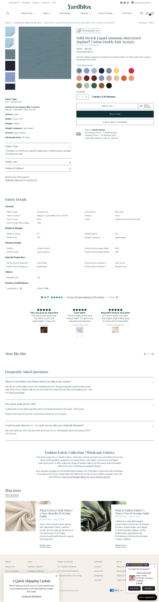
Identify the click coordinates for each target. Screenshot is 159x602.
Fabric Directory (125, 580)
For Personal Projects (68, 571)
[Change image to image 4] (10, 66)
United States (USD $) (142, 3)
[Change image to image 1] (10, 32)
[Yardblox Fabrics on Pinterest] (124, 3)
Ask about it (148, 588)
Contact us (31, 180)
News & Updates (125, 566)
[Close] (56, 576)
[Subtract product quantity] (86, 96)
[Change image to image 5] (10, 77)
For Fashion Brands (66, 566)
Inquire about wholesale (115, 122)
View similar (134, 588)
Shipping (9, 180)
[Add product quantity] (79, 96)
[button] (77, 336)
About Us (10, 566)
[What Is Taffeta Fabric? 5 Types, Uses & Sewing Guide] (103, 525)
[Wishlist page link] (141, 13)
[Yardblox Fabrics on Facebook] (121, 3)
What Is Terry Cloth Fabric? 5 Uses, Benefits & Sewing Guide (56, 513)
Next (151, 23)
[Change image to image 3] (10, 54)
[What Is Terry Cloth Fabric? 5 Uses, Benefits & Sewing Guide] (28, 525)
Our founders (12, 571)
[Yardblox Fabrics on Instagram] (128, 3)
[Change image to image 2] (10, 43)
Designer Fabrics (36, 571)
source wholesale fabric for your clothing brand (86, 477)
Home (8, 23)
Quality (98, 580)
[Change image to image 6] (10, 88)
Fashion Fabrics (35, 566)
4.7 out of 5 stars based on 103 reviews (85, 297)
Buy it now (115, 114)
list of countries (16, 392)
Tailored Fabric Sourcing (69, 575)
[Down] (10, 91)
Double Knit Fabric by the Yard (27, 23)
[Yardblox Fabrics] (79, 6)
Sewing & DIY (123, 571)
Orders (97, 566)
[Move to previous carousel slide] (146, 354)
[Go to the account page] (146, 13)
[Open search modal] (7, 13)
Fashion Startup (125, 575)
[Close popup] (154, 566)
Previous (142, 23)
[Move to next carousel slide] (152, 354)
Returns (19, 180)
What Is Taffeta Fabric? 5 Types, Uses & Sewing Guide (132, 512)
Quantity (80, 92)
